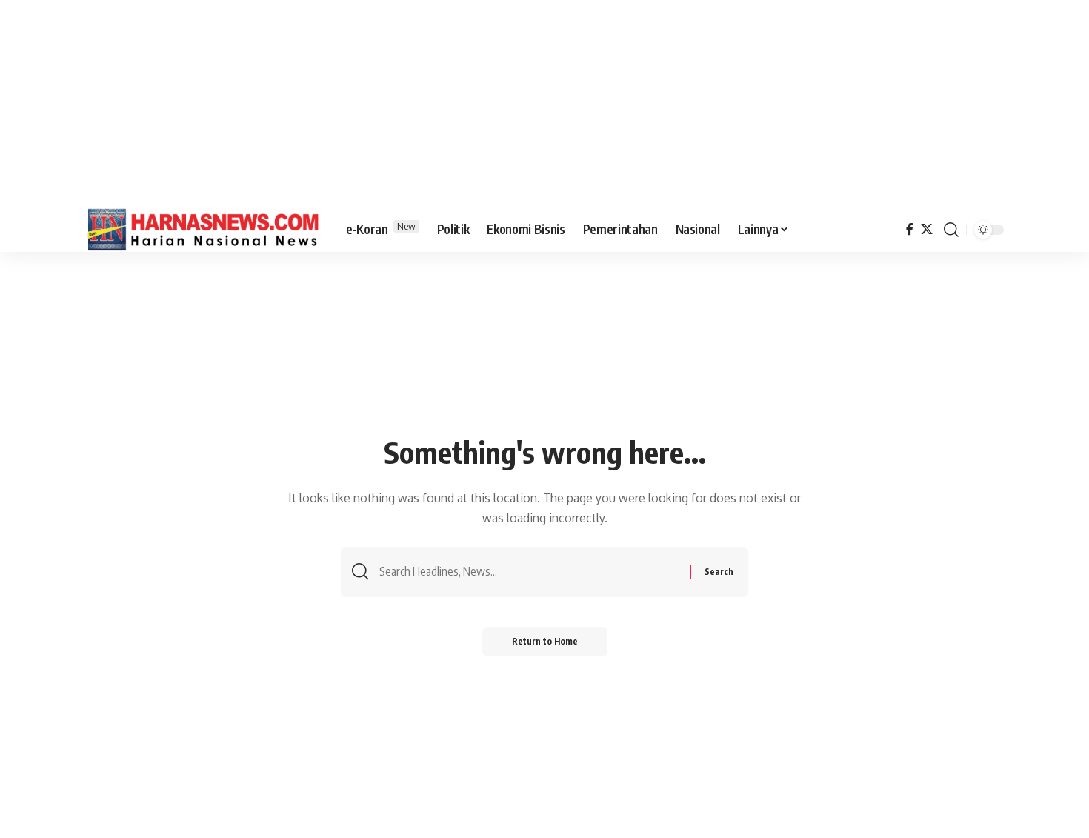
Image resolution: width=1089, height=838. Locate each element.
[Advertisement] (544, 103)
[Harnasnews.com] (203, 229)
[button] (951, 229)
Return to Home (545, 641)
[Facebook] (909, 229)
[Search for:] (529, 571)
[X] (926, 229)
